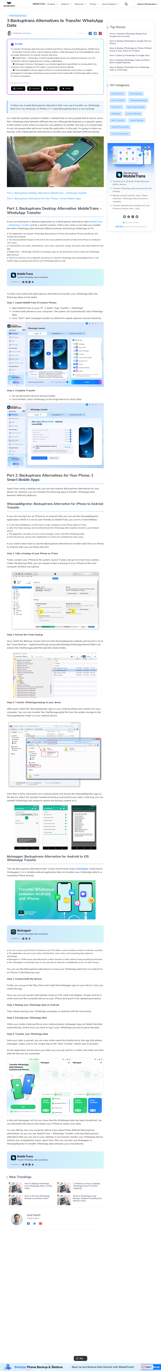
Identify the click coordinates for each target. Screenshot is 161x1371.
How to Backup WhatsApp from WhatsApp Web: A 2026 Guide (129, 68)
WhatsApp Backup (17, 15)
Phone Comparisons (120, 134)
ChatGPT (19, 89)
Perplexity (36, 89)
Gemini (52, 89)
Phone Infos (116, 107)
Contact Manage (133, 114)
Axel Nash (26, 33)
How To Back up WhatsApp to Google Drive (130, 55)
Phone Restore (118, 94)
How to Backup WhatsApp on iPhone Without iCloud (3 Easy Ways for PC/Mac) (131, 49)
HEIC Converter (118, 120)
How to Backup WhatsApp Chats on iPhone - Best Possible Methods (130, 61)
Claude (68, 89)
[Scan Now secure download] (29, 282)
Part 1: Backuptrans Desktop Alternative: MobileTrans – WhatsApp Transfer (47, 192)
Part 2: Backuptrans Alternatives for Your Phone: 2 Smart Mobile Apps (44, 198)
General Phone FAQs (120, 127)
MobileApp (116, 114)
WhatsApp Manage (138, 100)
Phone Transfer (118, 100)
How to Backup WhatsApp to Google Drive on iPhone (130, 42)
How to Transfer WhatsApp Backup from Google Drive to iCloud (128, 34)
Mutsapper (83, 868)
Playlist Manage (136, 120)
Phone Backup (136, 94)
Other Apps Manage (135, 107)
